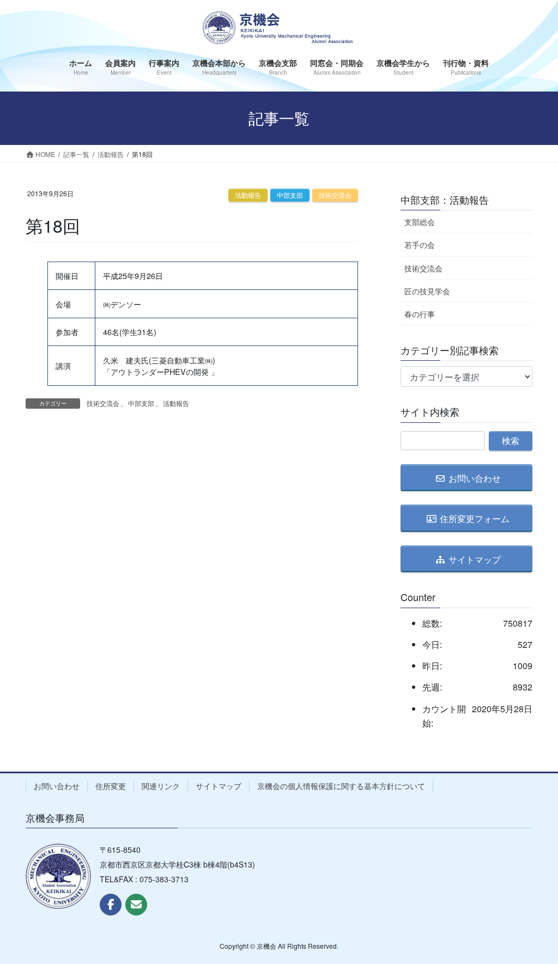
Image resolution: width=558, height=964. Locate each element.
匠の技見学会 (427, 291)
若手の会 (419, 244)
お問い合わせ (57, 785)
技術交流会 (335, 194)
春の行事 (419, 313)
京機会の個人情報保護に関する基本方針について (341, 785)
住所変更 (110, 785)
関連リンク (161, 785)
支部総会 (419, 221)
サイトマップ (218, 785)
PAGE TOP (534, 924)
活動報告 (248, 194)
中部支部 (290, 194)
